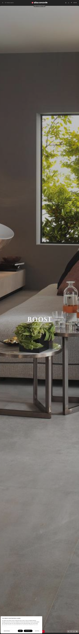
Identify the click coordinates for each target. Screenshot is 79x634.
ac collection (40, 6)
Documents (46, 326)
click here (30, 627)
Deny (20, 630)
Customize (27, 630)
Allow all (37, 630)
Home (35, 6)
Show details (7, 630)
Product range (35, 326)
